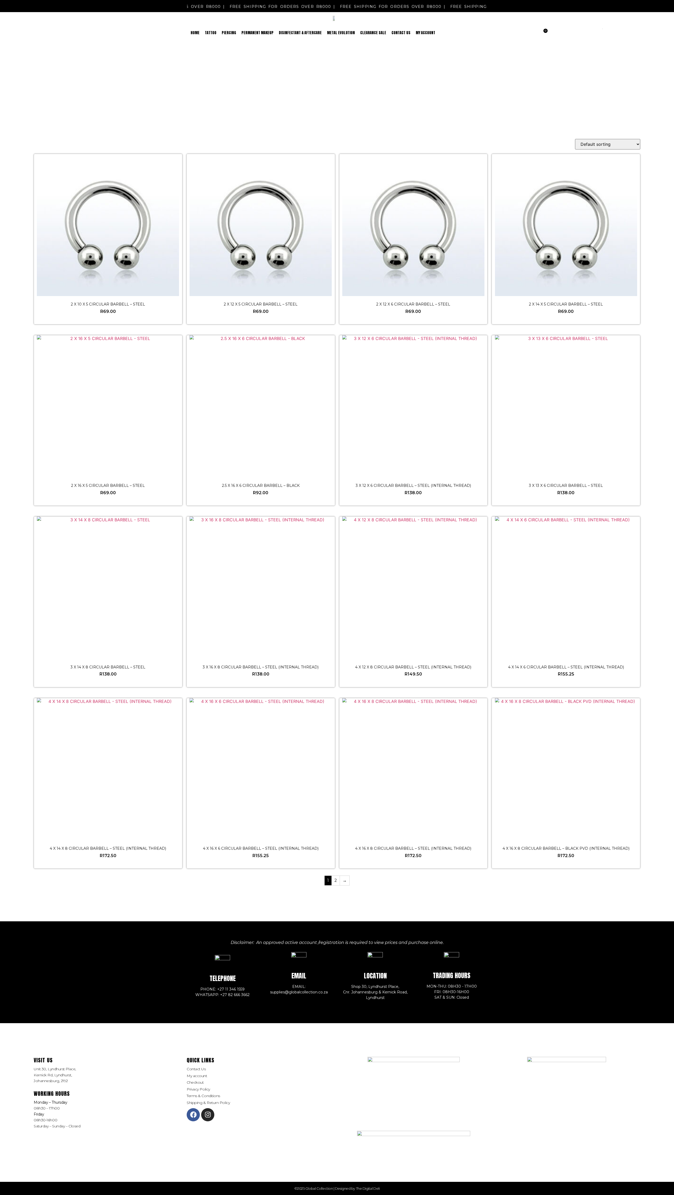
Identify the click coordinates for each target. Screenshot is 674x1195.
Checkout (195, 1082)
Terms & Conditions (203, 1095)
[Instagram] (207, 1114)
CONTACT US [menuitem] (400, 33)
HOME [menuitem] (195, 33)
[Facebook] (193, 1114)
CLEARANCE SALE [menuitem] (373, 33)
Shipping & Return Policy (208, 1102)
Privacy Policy (198, 1089)
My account (197, 1075)
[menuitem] (211, 33)
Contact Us (196, 1069)
